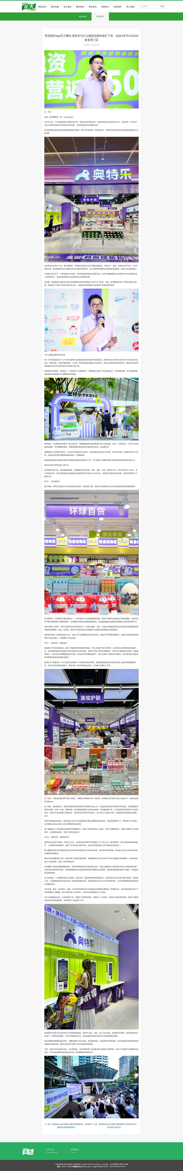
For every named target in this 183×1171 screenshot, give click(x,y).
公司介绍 (50, 1149)
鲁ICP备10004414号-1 (118, 1167)
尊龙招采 (100, 16)
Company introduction (52, 1152)
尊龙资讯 (83, 16)
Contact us (73, 1152)
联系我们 (75, 1149)
